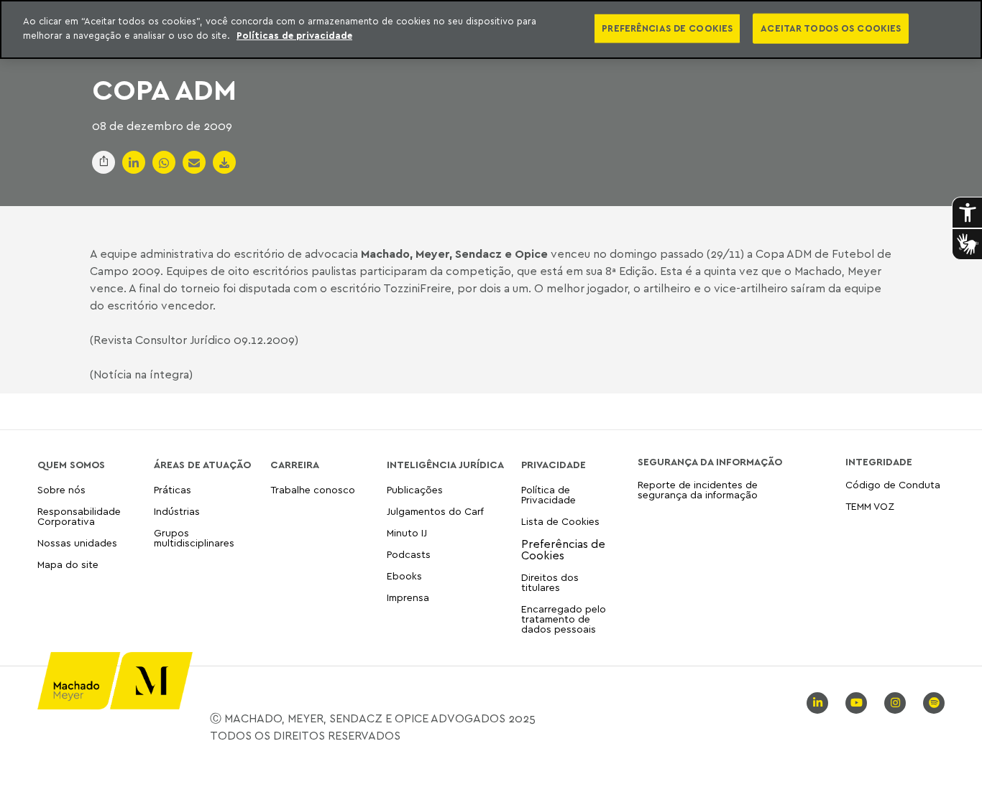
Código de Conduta (892, 485)
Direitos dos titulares (550, 582)
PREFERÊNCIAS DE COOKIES (667, 28)
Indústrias (177, 511)
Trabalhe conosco (312, 490)
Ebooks (404, 575)
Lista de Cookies (560, 521)
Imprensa (408, 597)
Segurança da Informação (710, 461)
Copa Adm (164, 89)
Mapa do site (67, 564)
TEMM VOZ (869, 506)
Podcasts (409, 554)
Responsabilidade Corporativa (79, 516)
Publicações (415, 490)
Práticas (172, 490)
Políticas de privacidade (294, 35)
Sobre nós (61, 490)
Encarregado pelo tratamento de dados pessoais (563, 618)
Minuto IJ (407, 532)
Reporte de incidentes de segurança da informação (698, 490)
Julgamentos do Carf (435, 511)
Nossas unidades (77, 542)
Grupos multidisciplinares (194, 537)
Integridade (878, 461)
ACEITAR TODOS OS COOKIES (831, 28)
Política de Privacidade (548, 495)
